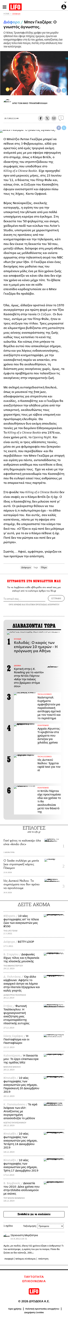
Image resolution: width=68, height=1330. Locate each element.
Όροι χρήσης (14, 1309)
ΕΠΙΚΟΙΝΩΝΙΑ (34, 1281)
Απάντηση (43, 1259)
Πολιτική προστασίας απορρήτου (42, 1309)
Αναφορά (9, 1259)
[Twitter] (64, 90)
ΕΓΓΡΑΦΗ (56, 598)
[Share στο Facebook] (58, 128)
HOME (6, 14)
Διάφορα (16, 14)
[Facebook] (58, 90)
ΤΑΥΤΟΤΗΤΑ (34, 1277)
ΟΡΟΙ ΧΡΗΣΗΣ (15, 604)
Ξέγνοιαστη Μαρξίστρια (24, 1235)
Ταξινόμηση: (30, 1226)
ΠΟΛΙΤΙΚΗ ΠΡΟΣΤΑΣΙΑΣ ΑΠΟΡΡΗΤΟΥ (42, 604)
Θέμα (44, 567)
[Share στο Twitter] (64, 128)
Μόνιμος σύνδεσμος (26, 1259)
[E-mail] (54, 118)
